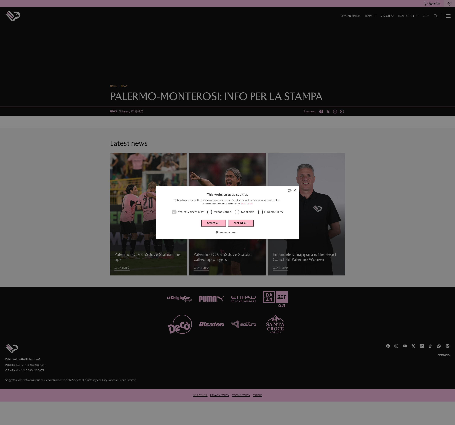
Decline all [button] (241, 223)
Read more (247, 203)
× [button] (294, 190)
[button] (227, 232)
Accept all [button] (213, 223)
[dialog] (227, 212)
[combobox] (289, 190)
